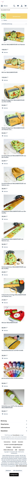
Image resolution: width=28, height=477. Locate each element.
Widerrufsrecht (17, 447)
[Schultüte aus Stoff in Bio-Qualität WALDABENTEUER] (14, 397)
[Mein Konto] (21, 5)
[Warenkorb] (25, 5)
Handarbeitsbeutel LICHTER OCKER (12, 350)
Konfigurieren (14, 474)
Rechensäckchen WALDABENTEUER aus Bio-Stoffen (14, 267)
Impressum (21, 450)
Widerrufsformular (8, 450)
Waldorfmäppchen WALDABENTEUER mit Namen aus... (13, 128)
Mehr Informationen (21, 466)
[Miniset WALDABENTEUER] (14, 313)
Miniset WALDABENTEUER (10, 322)
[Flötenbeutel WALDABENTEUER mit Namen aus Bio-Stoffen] (14, 230)
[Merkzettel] (17, 5)
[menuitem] (4, 5)
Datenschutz (7, 442)
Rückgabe (8, 447)
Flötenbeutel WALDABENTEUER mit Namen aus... (12, 239)
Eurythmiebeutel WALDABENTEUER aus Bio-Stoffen (14, 156)
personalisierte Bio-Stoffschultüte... (13, 378)
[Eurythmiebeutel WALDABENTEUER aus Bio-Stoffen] (14, 147)
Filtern (5, 20)
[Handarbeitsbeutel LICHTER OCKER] (14, 341)
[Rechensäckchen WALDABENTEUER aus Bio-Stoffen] (14, 258)
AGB (16, 450)
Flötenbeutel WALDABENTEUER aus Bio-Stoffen (14, 212)
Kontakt (14, 442)
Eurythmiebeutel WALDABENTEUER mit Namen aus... (14, 184)
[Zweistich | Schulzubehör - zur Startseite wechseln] (2, 2)
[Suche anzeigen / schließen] (14, 5)
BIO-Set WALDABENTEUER (10, 72)
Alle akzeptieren (17, 470)
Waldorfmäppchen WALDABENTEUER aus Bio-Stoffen (13, 100)
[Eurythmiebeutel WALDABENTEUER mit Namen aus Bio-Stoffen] (14, 174)
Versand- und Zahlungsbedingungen (13, 444)
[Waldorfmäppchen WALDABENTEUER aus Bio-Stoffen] (14, 91)
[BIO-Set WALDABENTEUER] (14, 63)
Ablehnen (8, 470)
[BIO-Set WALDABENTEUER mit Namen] (14, 35)
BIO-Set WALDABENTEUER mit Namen (13, 44)
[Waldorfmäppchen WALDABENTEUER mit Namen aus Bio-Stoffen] (14, 119)
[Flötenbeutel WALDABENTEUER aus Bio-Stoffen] (14, 202)
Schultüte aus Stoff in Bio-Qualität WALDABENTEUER (12, 406)
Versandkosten (16, 435)
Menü (5, 6)
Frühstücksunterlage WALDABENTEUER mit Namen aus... (14, 295)
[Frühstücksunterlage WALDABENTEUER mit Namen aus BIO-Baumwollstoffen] (14, 286)
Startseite (20, 442)
